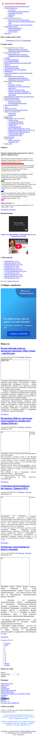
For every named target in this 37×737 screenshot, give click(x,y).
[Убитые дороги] (7, 692)
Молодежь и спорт (11, 108)
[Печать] (21, 357)
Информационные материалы (18, 49)
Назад (6, 645)
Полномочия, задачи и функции (18, 11)
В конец (7, 665)
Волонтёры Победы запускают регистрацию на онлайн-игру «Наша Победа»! (16, 420)
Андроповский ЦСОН (15, 122)
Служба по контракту (11, 59)
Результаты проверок (11, 105)
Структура (11, 10)
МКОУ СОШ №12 (14, 140)
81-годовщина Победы (12, 61)
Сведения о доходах (14, 85)
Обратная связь (9, 137)
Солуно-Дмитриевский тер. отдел (15, 271)
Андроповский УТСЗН (15, 123)
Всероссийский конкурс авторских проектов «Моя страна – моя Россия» (18, 350)
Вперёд (7, 663)
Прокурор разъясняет (11, 66)
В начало (7, 643)
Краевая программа (14, 101)
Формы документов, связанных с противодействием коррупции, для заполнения (19, 93)
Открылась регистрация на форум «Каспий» (15, 548)
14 (5, 662)
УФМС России (13, 120)
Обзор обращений (14, 30)
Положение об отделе (15, 13)
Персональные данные (12, 68)
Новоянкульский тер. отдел (13, 269)
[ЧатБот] (4, 687)
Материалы (12, 115)
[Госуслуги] (5, 685)
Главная (7, 58)
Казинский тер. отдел (11, 261)
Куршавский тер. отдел (12, 268)
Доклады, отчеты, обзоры (16, 90)
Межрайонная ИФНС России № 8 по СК (21, 130)
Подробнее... (5, 414)
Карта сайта (8, 144)
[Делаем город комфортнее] (10, 703)
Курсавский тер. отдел (12, 266)
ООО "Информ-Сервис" (28, 731)
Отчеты (10, 16)
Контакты (8, 33)
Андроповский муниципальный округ (17, 6)
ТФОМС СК (12, 125)
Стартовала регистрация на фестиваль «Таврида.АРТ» (15, 487)
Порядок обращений (15, 28)
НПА (10, 83)
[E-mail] (28, 357)
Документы (12, 113)
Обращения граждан (11, 26)
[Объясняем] (5, 688)
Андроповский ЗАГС (15, 135)
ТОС (6, 107)
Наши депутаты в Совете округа (18, 20)
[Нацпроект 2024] (7, 683)
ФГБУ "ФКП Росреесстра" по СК (19, 128)
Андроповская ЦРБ (14, 127)
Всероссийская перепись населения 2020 (18, 63)
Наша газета (8, 117)
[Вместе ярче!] (8, 690)
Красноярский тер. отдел (13, 263)
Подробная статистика (8, 209)
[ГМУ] (3, 697)
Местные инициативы (12, 98)
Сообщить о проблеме (18, 334)
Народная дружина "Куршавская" (15, 69)
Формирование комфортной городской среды (19, 96)
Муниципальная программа (17, 103)
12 (5, 658)
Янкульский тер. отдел (12, 278)
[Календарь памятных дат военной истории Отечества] (18, 695)
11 (5, 657)
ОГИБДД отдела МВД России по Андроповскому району (19, 132)
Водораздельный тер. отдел (13, 274)
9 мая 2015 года (13, 142)
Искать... (3, 672)
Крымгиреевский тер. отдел (14, 264)
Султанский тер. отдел (12, 273)
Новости (7, 64)
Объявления (8, 71)
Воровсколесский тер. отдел (14, 276)
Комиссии (11, 15)
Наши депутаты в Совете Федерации (20, 25)
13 (5, 660)
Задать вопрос (12, 31)
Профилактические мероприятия (19, 51)
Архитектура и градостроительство (16, 110)
